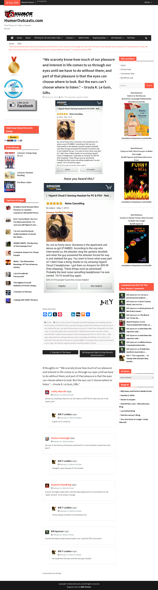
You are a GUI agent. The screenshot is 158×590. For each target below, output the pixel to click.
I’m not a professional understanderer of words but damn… (24, 234)
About (28, 38)
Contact (69, 38)
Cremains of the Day (22, 291)
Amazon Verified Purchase (59, 325)
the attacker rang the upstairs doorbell (68, 343)
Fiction (49, 322)
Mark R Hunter (132, 322)
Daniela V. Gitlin (128, 395)
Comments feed (127, 73)
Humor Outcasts (97, 331)
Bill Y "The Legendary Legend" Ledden (74, 97)
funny (56, 331)
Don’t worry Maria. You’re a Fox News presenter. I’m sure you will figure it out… (25, 222)
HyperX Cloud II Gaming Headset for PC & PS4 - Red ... (87, 334)
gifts (60, 331)
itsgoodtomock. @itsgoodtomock (61, 337)
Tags (51, 343)
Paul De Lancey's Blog (130, 415)
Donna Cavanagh (60, 437)
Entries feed (126, 69)
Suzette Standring (61, 484)
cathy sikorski (58, 391)
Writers (147, 2)
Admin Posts (83, 38)
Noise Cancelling (81, 337)
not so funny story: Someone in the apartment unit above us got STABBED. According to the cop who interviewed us (78, 340)
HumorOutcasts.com (23, 20)
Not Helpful (92, 337)
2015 (57, 322)
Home (19, 38)
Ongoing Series (99, 38)
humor (88, 331)
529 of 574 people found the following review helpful (85, 322)
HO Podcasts (116, 38)
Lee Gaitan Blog (128, 411)
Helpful (82, 331)
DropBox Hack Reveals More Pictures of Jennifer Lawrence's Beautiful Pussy (26, 210)
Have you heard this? (71, 331)
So (48, 343)
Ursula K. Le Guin (90, 343)
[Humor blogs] (14, 75)
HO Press (131, 38)
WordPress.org (127, 77)
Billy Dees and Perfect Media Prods (136, 391)
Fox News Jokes (24, 182)
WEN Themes (86, 587)
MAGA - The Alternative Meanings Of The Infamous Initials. (25, 264)
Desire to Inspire (128, 399)
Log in (123, 65)
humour (64, 334)
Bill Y (104, 328)
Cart (51, 331)
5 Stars (62, 322)
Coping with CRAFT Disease (25, 300)
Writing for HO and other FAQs (47, 38)
